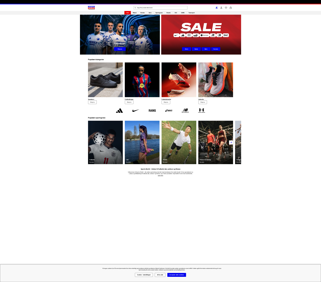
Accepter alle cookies (176, 275)
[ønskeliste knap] (226, 7)
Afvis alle (160, 275)
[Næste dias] (231, 142)
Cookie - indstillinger (144, 275)
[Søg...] (135, 8)
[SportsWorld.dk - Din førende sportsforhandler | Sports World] (91, 8)
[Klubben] (216, 7)
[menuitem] (127, 13)
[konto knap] (221, 7)
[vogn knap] (230, 7)
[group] (160, 142)
